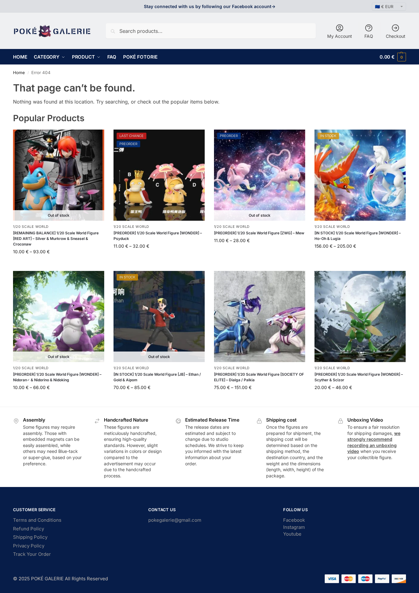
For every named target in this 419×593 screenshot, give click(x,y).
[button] (393, 56)
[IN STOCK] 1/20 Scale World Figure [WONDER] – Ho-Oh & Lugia (357, 236)
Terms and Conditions (37, 520)
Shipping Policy (30, 537)
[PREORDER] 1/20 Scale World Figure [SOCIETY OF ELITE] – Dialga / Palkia (259, 377)
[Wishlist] (95, 139)
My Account (339, 36)
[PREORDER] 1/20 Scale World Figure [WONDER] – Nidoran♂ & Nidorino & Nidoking (57, 377)
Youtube (292, 534)
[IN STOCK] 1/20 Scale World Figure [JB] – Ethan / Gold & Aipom (157, 377)
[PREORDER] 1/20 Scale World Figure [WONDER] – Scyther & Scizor (358, 377)
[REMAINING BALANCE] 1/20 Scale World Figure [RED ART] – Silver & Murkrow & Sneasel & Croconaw (56, 238)
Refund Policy (28, 529)
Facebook (294, 520)
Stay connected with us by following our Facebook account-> (209, 6)
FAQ (368, 36)
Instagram (294, 527)
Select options (58, 264)
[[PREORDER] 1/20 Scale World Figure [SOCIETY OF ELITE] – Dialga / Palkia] (259, 316)
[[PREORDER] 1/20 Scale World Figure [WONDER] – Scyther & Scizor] (360, 316)
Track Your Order (32, 554)
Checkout (395, 36)
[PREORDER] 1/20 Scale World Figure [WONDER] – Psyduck (158, 236)
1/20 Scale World (31, 226)
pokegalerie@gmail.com (174, 520)
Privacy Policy (28, 546)
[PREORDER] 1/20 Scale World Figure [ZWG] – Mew (259, 233)
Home (19, 72)
